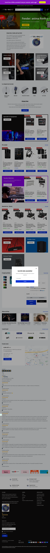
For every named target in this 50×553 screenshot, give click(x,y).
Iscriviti (25, 281)
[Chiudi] (36, 268)
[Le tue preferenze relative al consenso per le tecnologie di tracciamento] (1, 415)
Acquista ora (44, 2)
